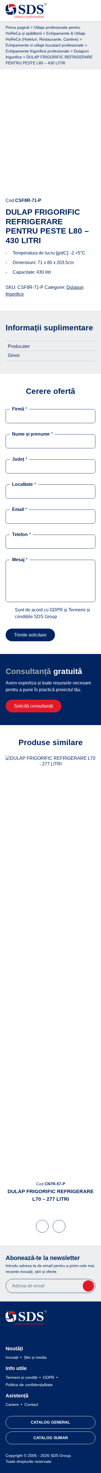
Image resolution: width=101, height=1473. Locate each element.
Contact (31, 1404)
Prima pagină (17, 27)
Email (19, 509)
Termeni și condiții (21, 1377)
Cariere (12, 1404)
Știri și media (35, 1357)
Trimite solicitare (30, 635)
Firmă (19, 409)
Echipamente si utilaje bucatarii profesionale (45, 45)
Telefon (21, 534)
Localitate (24, 484)
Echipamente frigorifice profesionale (37, 51)
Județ (19, 459)
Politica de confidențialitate (29, 1384)
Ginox (14, 355)
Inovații (12, 1357)
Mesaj (19, 559)
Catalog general (50, 1422)
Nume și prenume (32, 434)
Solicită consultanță (33, 706)
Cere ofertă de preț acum (50, 183)
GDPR (48, 1377)
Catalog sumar (50, 1437)
